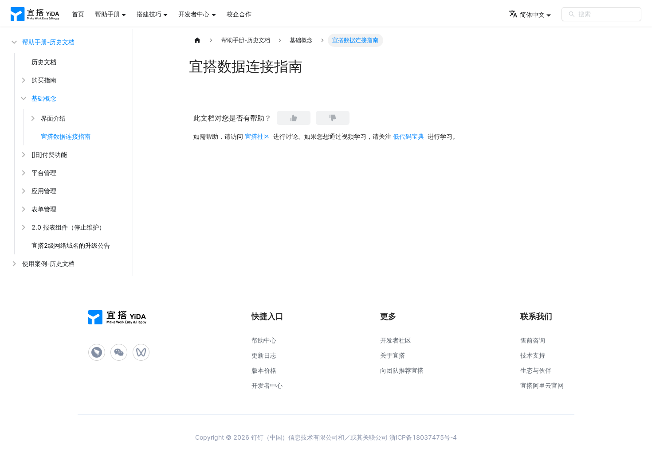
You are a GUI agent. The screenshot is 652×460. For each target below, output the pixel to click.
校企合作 (239, 14)
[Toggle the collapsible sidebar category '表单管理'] (23, 209)
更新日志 (263, 355)
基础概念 (43, 98)
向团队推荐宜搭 (402, 370)
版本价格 (263, 370)
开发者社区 (395, 340)
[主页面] (197, 40)
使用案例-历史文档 (48, 263)
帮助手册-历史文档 (48, 42)
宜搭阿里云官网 (542, 385)
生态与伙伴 (535, 370)
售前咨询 (532, 340)
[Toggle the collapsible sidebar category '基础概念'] (23, 98)
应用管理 (43, 191)
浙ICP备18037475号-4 (423, 437)
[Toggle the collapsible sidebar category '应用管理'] (23, 191)
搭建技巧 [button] (149, 14)
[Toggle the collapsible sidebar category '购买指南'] (23, 80)
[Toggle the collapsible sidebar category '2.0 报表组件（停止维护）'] (23, 227)
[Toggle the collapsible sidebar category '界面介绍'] (32, 118)
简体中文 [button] (532, 14)
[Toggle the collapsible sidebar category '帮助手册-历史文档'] (13, 42)
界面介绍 (53, 118)
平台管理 (43, 172)
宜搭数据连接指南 (65, 136)
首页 (78, 14)
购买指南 (43, 80)
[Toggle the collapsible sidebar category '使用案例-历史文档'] (13, 263)
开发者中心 (267, 385)
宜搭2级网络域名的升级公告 (70, 245)
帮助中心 (263, 340)
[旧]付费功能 (49, 154)
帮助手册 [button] (107, 14)
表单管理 (43, 209)
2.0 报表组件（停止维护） (68, 227)
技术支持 (532, 355)
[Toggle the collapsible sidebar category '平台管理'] (23, 173)
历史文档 (43, 62)
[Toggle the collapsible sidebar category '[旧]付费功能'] (23, 154)
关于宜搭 (392, 355)
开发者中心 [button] (193, 14)
